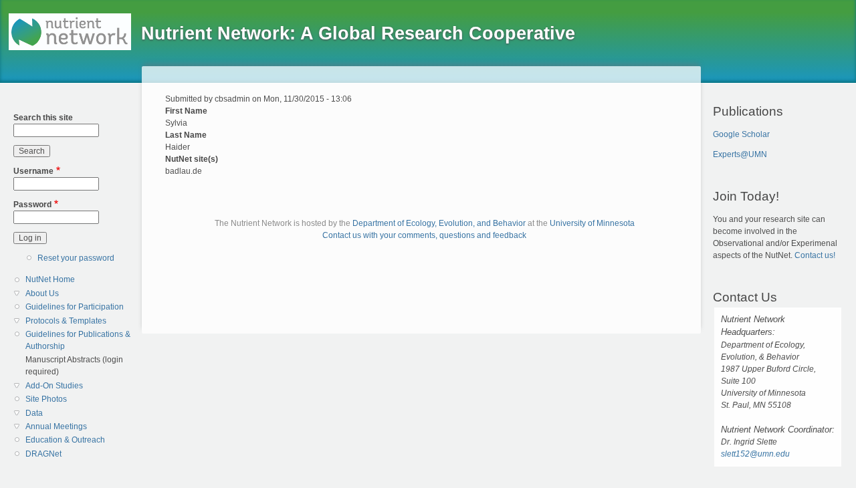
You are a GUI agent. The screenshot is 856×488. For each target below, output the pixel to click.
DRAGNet (43, 454)
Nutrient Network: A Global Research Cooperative (358, 33)
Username (33, 171)
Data (34, 413)
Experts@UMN (740, 154)
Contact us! (814, 255)
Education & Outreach (65, 440)
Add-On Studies (54, 385)
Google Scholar (741, 134)
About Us (42, 293)
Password (32, 204)
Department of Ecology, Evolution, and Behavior (439, 223)
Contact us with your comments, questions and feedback (424, 235)
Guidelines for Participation (74, 307)
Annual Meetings (56, 426)
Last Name (186, 135)
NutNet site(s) (191, 159)
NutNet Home (50, 279)
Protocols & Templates (65, 321)
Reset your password (75, 258)
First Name (186, 111)
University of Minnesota (592, 223)
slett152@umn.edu (755, 454)
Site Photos (46, 399)
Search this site (43, 117)
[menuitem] (78, 280)
